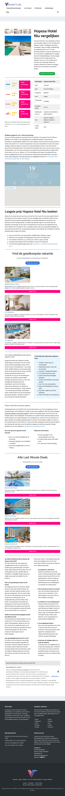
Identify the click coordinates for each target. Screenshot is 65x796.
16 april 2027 (36, 244)
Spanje (20, 780)
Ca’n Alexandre (9, 312)
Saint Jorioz (42, 426)
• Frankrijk (36, 727)
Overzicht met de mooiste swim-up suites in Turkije (16, 737)
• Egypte (49, 719)
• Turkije (36, 723)
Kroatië (50, 725)
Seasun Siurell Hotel (11, 544)
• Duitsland (50, 727)
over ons (54, 742)
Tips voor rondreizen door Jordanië (14, 745)
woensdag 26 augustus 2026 (22, 717)
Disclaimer (31, 783)
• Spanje (36, 719)
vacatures (43, 744)
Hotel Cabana (50, 157)
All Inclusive (38, 8)
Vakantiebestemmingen (13, 8)
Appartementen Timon (12, 284)
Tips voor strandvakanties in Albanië (14, 743)
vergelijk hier (14, 124)
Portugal (37, 725)
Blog (7, 12)
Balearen (25, 780)
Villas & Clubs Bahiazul (22, 159)
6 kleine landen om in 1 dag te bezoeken (15, 741)
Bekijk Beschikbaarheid (47, 73)
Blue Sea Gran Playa (11, 488)
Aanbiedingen (49, 8)
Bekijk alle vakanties (32, 263)
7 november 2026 (45, 244)
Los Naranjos (9, 340)
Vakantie (15, 780)
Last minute (27, 8)
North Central (33, 426)
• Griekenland (37, 721)
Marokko (50, 721)
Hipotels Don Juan (10, 516)
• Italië (48, 723)
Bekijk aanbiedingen (24, 84)
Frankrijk (26, 426)
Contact (25, 783)
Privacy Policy (38, 783)
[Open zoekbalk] (57, 12)
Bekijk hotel (32, 291)
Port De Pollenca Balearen (35, 780)
